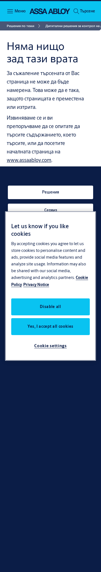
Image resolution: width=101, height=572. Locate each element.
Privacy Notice (36, 284)
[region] (50, 286)
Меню (20, 11)
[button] (87, 11)
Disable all (50, 306)
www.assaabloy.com (29, 160)
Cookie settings (50, 345)
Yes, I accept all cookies (50, 326)
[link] (24, 26)
